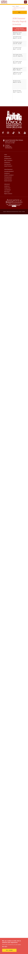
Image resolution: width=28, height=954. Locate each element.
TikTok (13, 133)
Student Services (7, 180)
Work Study (6, 191)
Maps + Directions (7, 160)
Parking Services (7, 177)
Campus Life (6, 188)
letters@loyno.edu (8, 147)
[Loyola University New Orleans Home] (4, 2)
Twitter (19, 133)
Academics (6, 186)
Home (13, 6)
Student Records (7, 179)
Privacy (20, 211)
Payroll (17, 6)
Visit (5, 154)
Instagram (8, 133)
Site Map (23, 211)
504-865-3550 (8, 146)
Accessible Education (8, 171)
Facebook (3, 133)
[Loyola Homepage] (14, 120)
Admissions (6, 184)
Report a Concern (7, 193)
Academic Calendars (8, 175)
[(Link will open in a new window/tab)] (14, 203)
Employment (6, 162)
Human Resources (8, 169)
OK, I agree (9, 950)
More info (4, 946)
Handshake (6, 173)
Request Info (6, 156)
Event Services (7, 164)
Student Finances (7, 166)
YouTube (25, 133)
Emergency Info (7, 158)
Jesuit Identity (7, 189)
